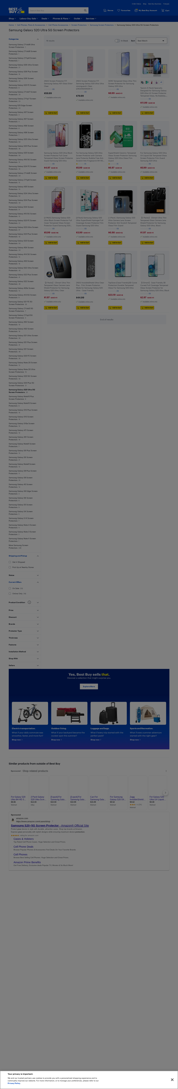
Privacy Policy (14, 1083)
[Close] (172, 1080)
